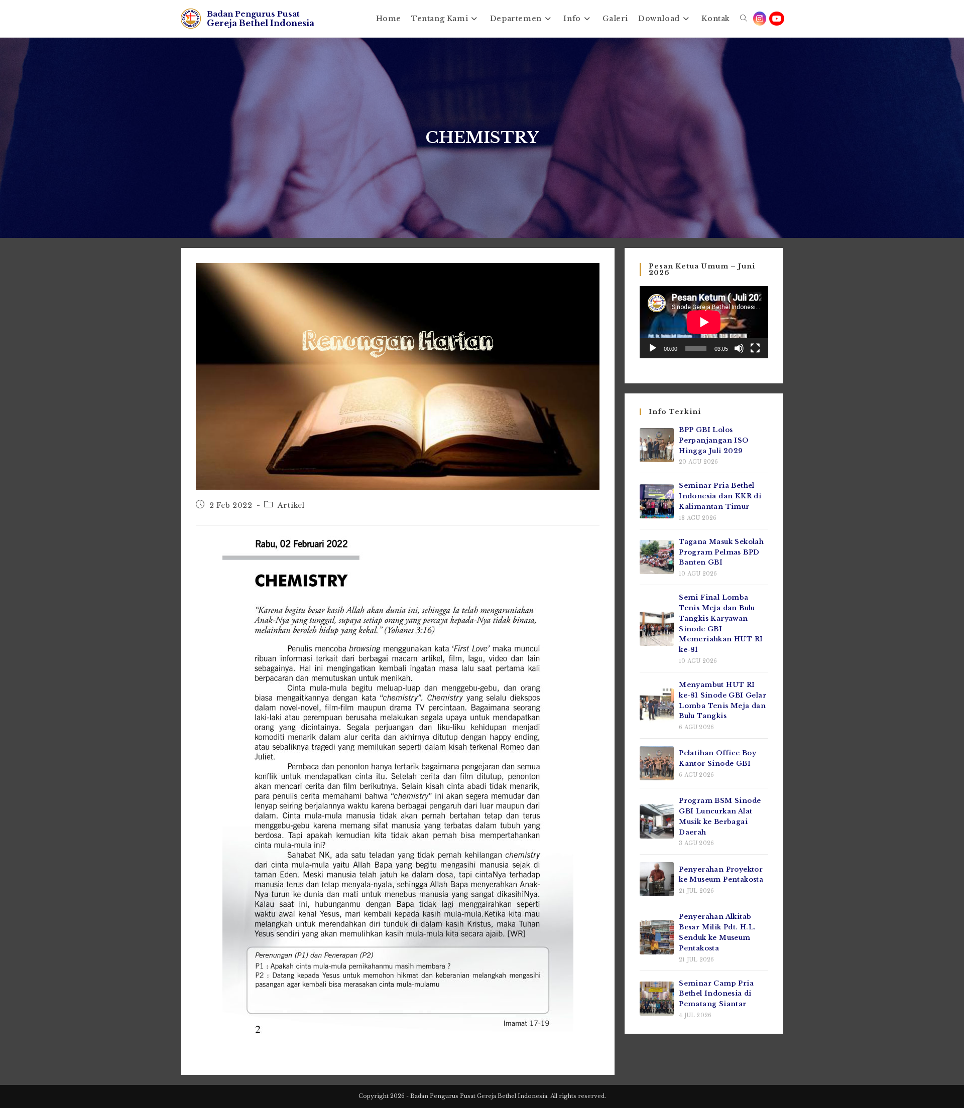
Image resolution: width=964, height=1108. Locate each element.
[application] (704, 322)
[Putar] (653, 348)
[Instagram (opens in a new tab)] (759, 19)
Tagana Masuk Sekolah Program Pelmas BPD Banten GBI (721, 552)
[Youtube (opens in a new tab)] (776, 19)
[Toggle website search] (743, 18)
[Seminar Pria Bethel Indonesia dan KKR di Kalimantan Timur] (657, 501)
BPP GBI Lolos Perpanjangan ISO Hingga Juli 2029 (713, 440)
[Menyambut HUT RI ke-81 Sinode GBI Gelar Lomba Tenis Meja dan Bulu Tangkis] (657, 705)
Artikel (291, 505)
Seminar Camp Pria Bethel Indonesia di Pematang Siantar (716, 994)
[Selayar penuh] (755, 348)
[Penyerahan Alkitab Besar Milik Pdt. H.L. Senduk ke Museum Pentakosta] (657, 937)
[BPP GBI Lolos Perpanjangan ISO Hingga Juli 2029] (657, 445)
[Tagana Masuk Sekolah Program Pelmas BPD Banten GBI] (657, 557)
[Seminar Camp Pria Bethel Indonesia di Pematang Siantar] (657, 999)
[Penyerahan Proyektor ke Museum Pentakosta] (657, 879)
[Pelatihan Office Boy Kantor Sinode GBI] (657, 763)
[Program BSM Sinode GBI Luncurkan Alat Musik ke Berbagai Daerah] (657, 821)
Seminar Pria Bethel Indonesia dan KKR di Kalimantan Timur (720, 496)
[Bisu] (739, 348)
